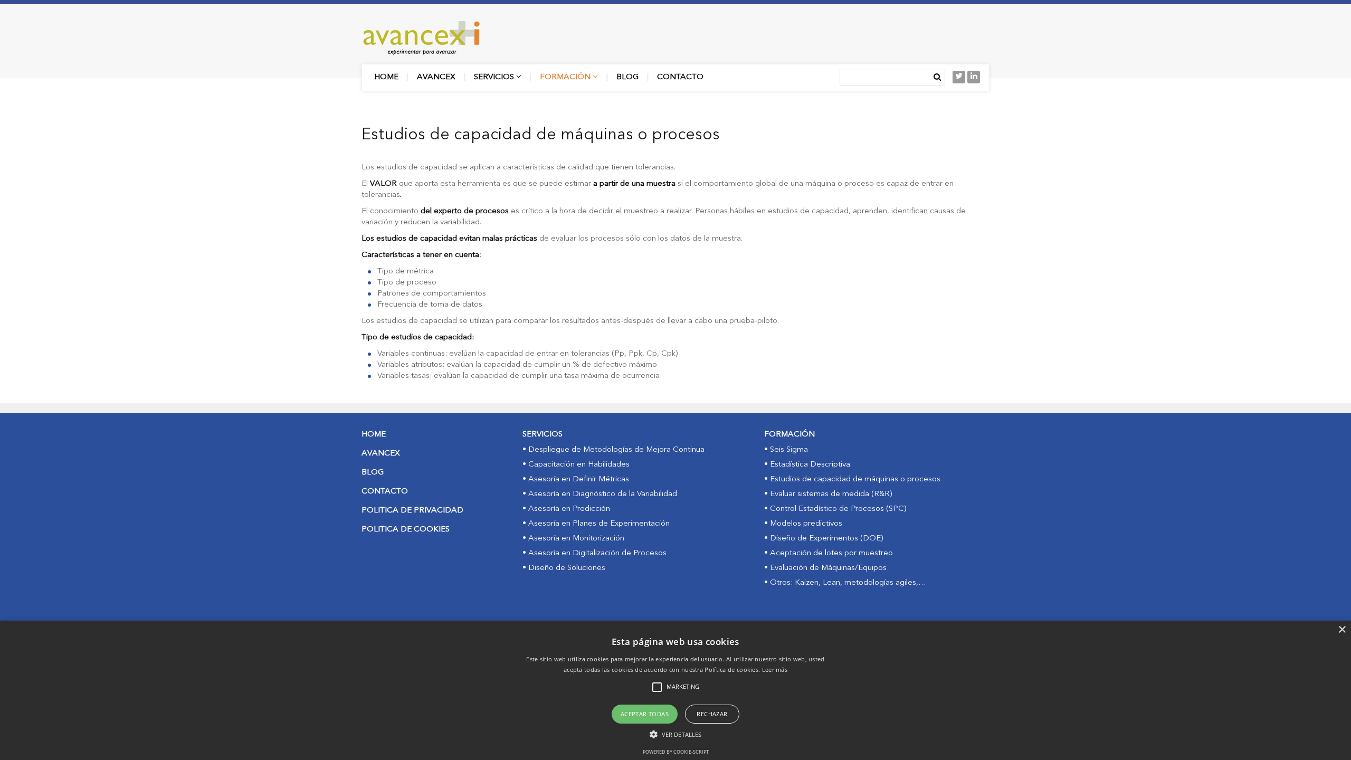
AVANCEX (380, 454)
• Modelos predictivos (803, 524)
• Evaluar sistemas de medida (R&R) (828, 494)
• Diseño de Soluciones (563, 568)
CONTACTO (384, 492)
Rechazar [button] (712, 714)
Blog (627, 77)
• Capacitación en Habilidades (576, 465)
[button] (675, 734)
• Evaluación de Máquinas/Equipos (825, 568)
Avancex (436, 77)
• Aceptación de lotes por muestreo (828, 553)
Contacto (680, 77)
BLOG (372, 473)
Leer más (774, 669)
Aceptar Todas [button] (645, 714)
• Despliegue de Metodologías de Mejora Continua (613, 450)
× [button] (1342, 630)
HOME (373, 435)
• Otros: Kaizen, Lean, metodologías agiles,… (845, 583)
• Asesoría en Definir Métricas (575, 479)
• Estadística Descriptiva (807, 465)
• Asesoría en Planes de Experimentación (596, 524)
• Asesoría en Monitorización (573, 539)
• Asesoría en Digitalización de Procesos (594, 553)
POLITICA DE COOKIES (405, 530)
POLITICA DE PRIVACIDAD (412, 511)
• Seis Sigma (786, 450)
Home (386, 77)
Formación (566, 77)
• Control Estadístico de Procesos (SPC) (835, 509)
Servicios (495, 77)
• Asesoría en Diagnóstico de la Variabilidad (599, 494)
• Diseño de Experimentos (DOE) (823, 539)
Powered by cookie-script (676, 751)
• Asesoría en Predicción (566, 509)
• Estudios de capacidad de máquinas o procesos (852, 479)
